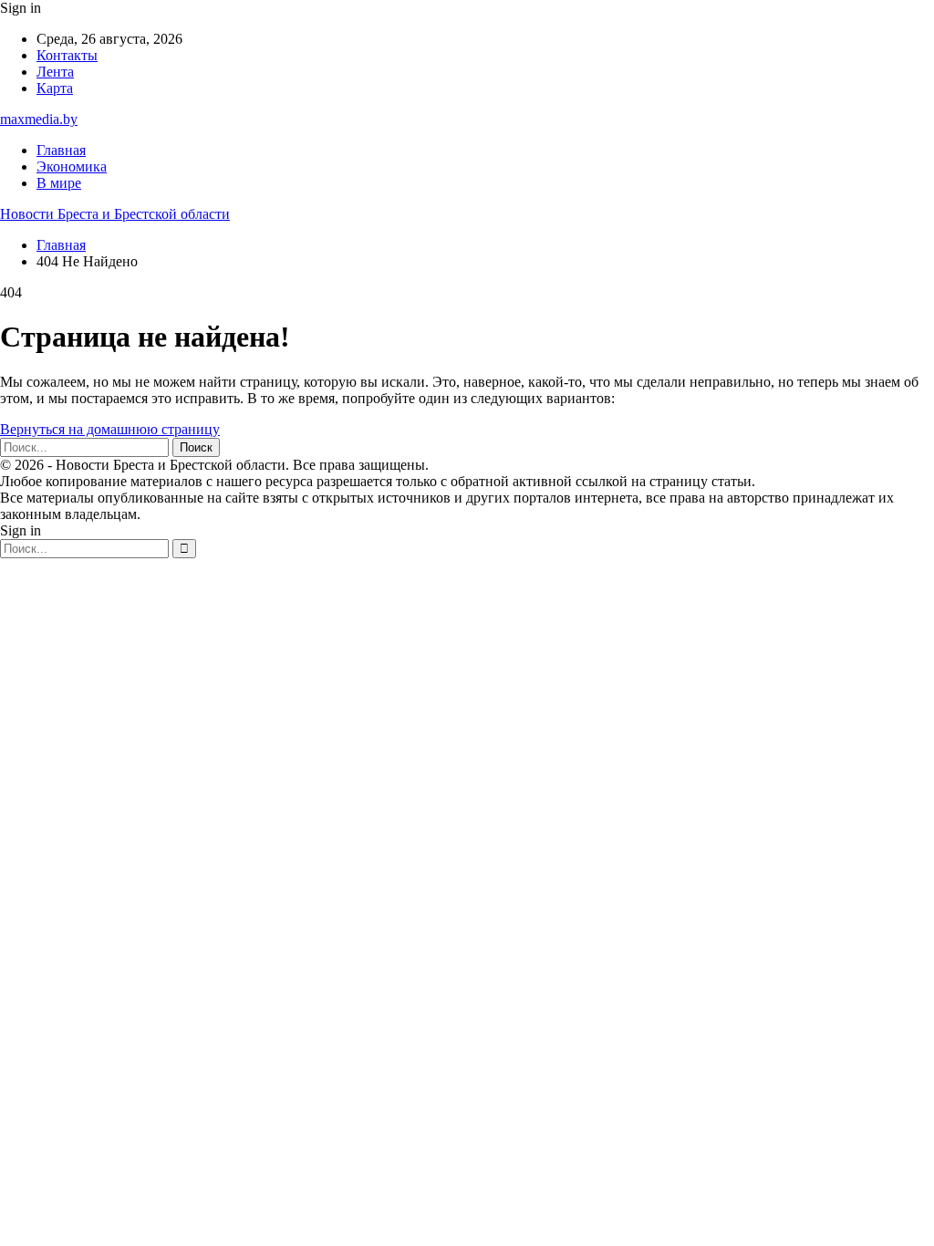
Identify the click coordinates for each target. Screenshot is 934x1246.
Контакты (67, 55)
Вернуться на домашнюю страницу (110, 429)
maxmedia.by (39, 119)
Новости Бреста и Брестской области (115, 214)
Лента (55, 71)
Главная (61, 150)
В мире (58, 183)
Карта (54, 88)
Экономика (71, 166)
